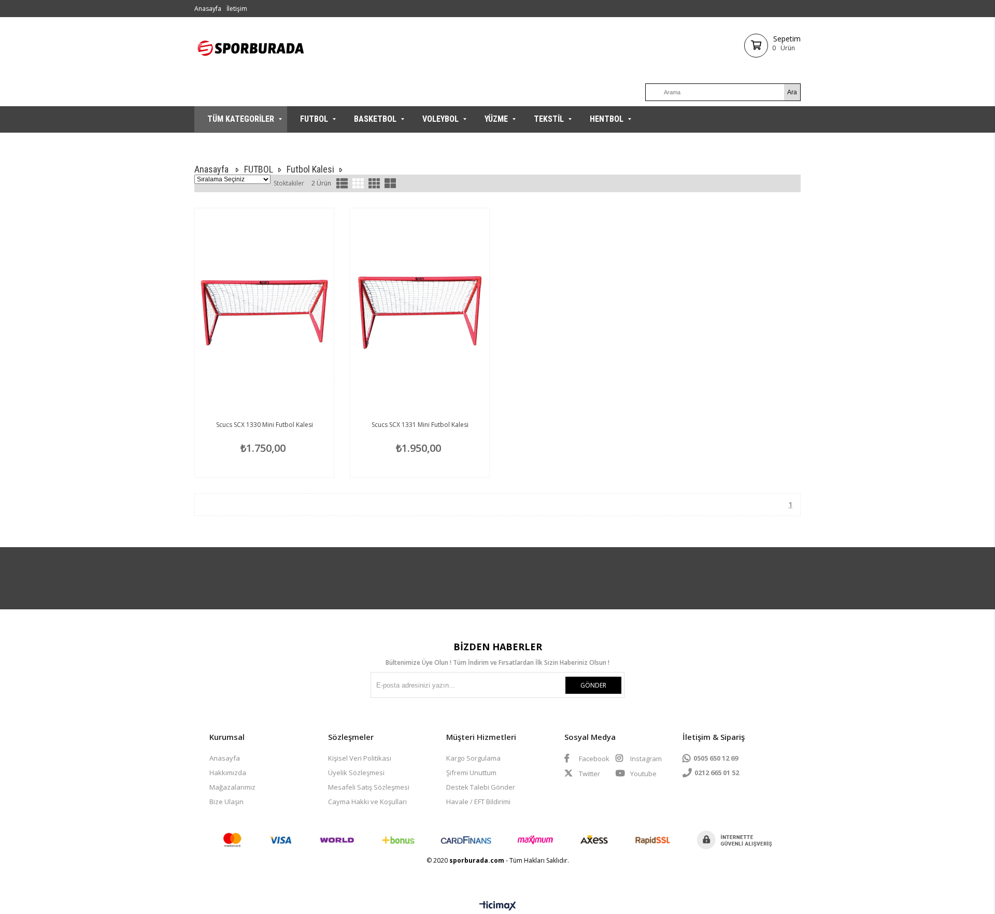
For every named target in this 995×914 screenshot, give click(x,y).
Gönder (593, 685)
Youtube (643, 773)
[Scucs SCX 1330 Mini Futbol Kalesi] (264, 312)
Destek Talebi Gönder (480, 787)
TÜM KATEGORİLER (240, 119)
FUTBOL (314, 119)
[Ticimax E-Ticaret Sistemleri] (497, 906)
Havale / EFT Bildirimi (478, 801)
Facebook (593, 758)
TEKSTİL (549, 119)
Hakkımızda (227, 772)
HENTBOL (606, 119)
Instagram (645, 758)
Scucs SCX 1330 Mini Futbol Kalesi (264, 424)
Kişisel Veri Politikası (359, 758)
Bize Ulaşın (226, 801)
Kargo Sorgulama (473, 758)
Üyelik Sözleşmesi (356, 772)
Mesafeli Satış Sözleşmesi (368, 787)
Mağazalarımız (232, 787)
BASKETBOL (375, 119)
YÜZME (496, 119)
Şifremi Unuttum (471, 772)
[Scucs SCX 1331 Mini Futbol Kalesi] (419, 312)
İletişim (236, 8)
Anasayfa (207, 8)
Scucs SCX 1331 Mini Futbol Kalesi (420, 424)
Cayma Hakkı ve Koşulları (367, 801)
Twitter (588, 773)
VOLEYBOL (440, 119)
